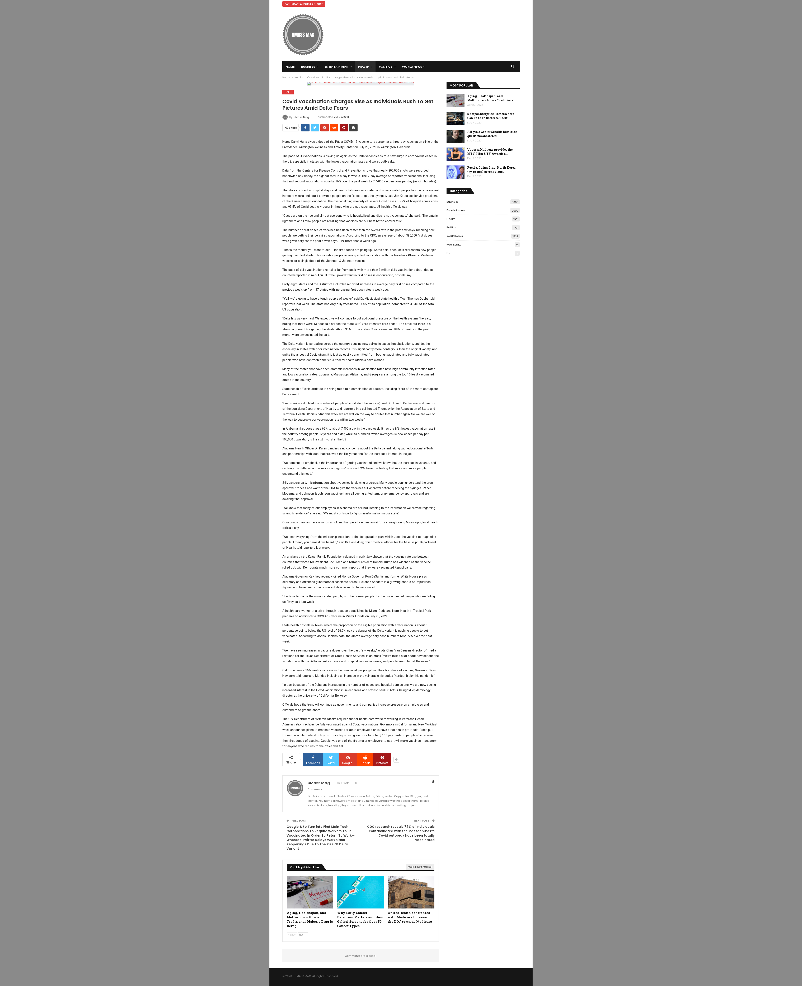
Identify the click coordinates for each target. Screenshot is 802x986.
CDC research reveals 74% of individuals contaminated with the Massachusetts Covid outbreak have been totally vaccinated (401, 833)
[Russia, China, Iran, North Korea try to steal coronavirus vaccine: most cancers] (455, 172)
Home (290, 67)
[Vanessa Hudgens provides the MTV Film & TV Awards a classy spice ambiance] (455, 154)
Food (450, 253)
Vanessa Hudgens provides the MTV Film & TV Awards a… (490, 152)
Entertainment (337, 67)
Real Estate (454, 245)
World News (412, 67)
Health (363, 67)
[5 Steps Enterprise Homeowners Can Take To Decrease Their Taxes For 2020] (455, 118)
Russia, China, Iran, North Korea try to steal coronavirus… (491, 169)
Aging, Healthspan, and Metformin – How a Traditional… (492, 98)
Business (308, 67)
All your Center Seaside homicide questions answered (492, 134)
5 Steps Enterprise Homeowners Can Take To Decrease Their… (490, 116)
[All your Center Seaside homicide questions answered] (455, 136)
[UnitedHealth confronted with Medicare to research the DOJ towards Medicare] (411, 892)
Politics (385, 67)
